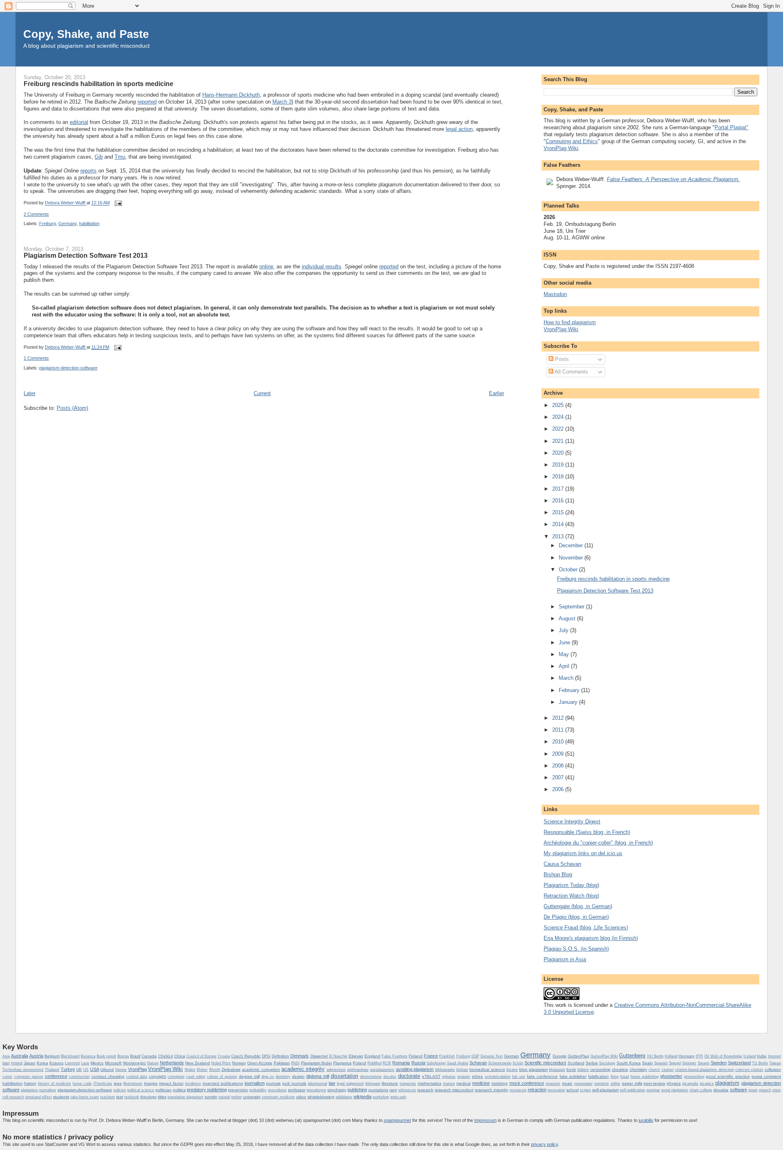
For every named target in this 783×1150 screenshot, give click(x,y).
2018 (558, 476)
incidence (193, 1083)
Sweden (719, 1062)
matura (449, 1083)
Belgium (52, 1056)
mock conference (526, 1083)
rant (393, 1090)
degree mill (249, 1076)
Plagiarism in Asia (565, 959)
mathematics (429, 1083)
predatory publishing (207, 1089)
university (252, 1097)
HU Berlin (655, 1056)
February (570, 690)
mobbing (499, 1083)
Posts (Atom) (72, 408)
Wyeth (214, 1070)
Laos (85, 1063)
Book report (106, 1056)
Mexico (97, 1063)
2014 (558, 524)
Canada (149, 1056)
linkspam (372, 1083)
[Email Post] (117, 203)
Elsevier (356, 1056)
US (85, 1070)
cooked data (136, 1077)
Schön (518, 1063)
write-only (398, 1097)
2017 (558, 489)
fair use (518, 1077)
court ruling (195, 1077)
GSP (475, 1056)
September (572, 607)
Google (559, 1056)
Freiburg (47, 223)
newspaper (583, 1083)
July (564, 630)
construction (79, 1077)
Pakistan (282, 1063)
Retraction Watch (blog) (571, 896)
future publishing (644, 1077)
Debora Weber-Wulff (65, 203)
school (572, 1090)
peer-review (654, 1083)
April (565, 666)
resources (518, 1090)
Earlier (496, 393)
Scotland (576, 1063)
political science (140, 1090)
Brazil (135, 1056)
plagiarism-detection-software (68, 367)
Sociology (607, 1063)
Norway (239, 1063)
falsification (598, 1076)
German (511, 1056)
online (266, 266)
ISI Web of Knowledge (723, 1056)
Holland (671, 1056)
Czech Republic (246, 1056)
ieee (118, 1083)
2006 (558, 789)
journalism (255, 1083)
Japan (29, 1063)
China (179, 1056)
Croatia (224, 1056)
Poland (359, 1063)
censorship (600, 1069)
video (301, 1097)
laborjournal (317, 1083)
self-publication (632, 1090)
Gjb (99, 157)
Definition (280, 1056)
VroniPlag (137, 1069)
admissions (336, 1070)
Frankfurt (447, 1056)
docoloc (389, 1077)
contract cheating (107, 1076)
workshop (381, 1097)
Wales (190, 1070)
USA (94, 1069)
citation (667, 1070)
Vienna (120, 1070)
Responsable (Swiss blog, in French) (587, 832)
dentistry (283, 1077)
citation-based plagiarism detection (704, 1070)
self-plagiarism (605, 1090)
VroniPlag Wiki (561, 148)
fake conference (542, 1076)
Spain (647, 1063)
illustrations (132, 1083)
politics (179, 1090)
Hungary (687, 1056)
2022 (558, 429)
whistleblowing (320, 1097)
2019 (558, 465)
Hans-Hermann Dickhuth (231, 95)
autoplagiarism (382, 1070)
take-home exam (85, 1097)
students (61, 1097)
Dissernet (319, 1056)
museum (553, 1083)
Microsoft (113, 1063)
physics (674, 1083)
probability (257, 1090)
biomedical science (487, 1069)
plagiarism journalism (38, 1090)
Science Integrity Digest (572, 821)
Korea (42, 1063)
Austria (36, 1055)
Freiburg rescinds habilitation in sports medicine (98, 83)
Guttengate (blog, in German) (578, 906)
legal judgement (350, 1083)
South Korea (629, 1063)
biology (462, 1070)
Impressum (485, 1120)
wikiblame (344, 1097)
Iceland (749, 1056)
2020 (558, 453)
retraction (537, 1089)
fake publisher (573, 1076)
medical (463, 1083)
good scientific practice (728, 1076)
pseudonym (316, 1090)
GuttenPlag (578, 1056)
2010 (558, 742)
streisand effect (38, 1097)
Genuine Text (491, 1056)
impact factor (171, 1083)
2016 (558, 501)
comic (7, 1077)
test (119, 1097)
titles (162, 1097)
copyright (157, 1076)
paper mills (632, 1083)
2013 (558, 536)
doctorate (409, 1076)
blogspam (557, 1070)
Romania (401, 1062)
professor (296, 1090)
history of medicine (54, 1083)
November (571, 558)
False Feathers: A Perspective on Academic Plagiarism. (673, 179)
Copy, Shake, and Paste (86, 34)
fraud (624, 1077)
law (332, 1083)
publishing (357, 1089)
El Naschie (338, 1056)
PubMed (374, 1063)
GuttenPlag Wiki (604, 1056)
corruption (176, 1077)
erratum (463, 1077)
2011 (558, 730)
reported (147, 102)
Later (29, 393)
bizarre (512, 1070)
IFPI (699, 1056)
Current (262, 393)
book (571, 1069)
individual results (321, 266)
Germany (67, 223)
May (565, 654)
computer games (28, 1077)
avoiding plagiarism (415, 1069)
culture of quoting (222, 1077)
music (567, 1083)
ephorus (449, 1077)
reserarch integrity (491, 1090)
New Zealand (197, 1063)
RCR (387, 1063)
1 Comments (36, 358)
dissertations (371, 1077)
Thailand (52, 1070)
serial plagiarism (674, 1090)
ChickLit (165, 1056)
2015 (558, 512)
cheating (620, 1069)
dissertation (344, 1076)
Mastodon (555, 294)
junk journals (294, 1083)
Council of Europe (201, 1056)
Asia (6, 1056)
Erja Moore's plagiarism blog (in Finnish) (591, 938)
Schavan (478, 1062)
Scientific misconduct (545, 1062)
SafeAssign (436, 1063)
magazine (408, 1083)
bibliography (445, 1070)
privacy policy (544, 1144)
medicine (481, 1083)
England (372, 1056)
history (30, 1083)
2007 (558, 777)
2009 (558, 754)
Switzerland (739, 1062)
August (568, 618)
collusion (773, 1069)
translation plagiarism (185, 1097)
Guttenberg (632, 1056)
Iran (6, 1063)
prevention (238, 1090)
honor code (82, 1083)
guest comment (766, 1076)
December (571, 545)
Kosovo (56, 1063)
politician (163, 1090)
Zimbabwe (231, 1069)
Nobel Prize (221, 1063)
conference (56, 1076)
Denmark (299, 1055)
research (425, 1090)
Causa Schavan (562, 864)
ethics (477, 1076)
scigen (585, 1090)
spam (753, 1090)
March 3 (282, 102)
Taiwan (775, 1063)
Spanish (661, 1063)
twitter (236, 1097)
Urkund (107, 1069)
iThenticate (102, 1083)
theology (148, 1097)
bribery (583, 1070)
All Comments (570, 372)
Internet (774, 1056)
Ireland (16, 1063)
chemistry (638, 1069)
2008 (558, 766)
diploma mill (317, 1076)
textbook (131, 1097)
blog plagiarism (533, 1069)
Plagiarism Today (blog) (571, 885)
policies (119, 1090)
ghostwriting (694, 1077)
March (567, 678)
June (565, 642)
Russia (418, 1062)
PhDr (295, 1063)
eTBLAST (431, 1076)
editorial (79, 122)
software (738, 1089)
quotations (378, 1090)
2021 (558, 441)
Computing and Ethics (572, 141)
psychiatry (336, 1090)
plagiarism (727, 1083)
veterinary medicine (278, 1097)
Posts (561, 359)
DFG (266, 1056)
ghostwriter (671, 1076)
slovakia (720, 1090)
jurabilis (646, 1120)
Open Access (259, 1063)
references (407, 1090)
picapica (707, 1083)
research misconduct (454, 1090)
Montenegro (134, 1063)
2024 (558, 417)
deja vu (267, 1077)
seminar (653, 1090)
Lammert (72, 1063)
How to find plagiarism (570, 322)
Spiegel (675, 1063)
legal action (459, 129)
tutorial (224, 1097)
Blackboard (70, 1056)
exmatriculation (498, 1077)
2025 (558, 405)
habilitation (89, 223)
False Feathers (394, 1056)
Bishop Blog (558, 874)
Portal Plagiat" (731, 127)
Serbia (592, 1063)
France (431, 1055)
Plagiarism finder (316, 1063)
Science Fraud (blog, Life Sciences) (586, 927)
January (569, 702)
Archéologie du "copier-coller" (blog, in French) (598, 843)
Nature (153, 1063)
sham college (701, 1090)
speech (765, 1090)
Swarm (704, 1063)
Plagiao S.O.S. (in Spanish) (576, 949)
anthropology (358, 1070)
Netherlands (172, 1062)
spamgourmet (397, 1120)
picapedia (690, 1083)
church (654, 1070)
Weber (202, 1070)
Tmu (120, 157)
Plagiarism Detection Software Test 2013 (86, 255)
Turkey (68, 1069)
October (569, 569)
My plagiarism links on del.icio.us (583, 853)
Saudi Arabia (457, 1063)
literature (390, 1083)
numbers (601, 1083)
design (298, 1076)
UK (79, 1069)
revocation (556, 1090)
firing (614, 1077)
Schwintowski (499, 1063)
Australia (19, 1055)
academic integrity (303, 1069)
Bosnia (123, 1056)
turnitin (211, 1097)
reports (88, 171)
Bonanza (88, 1056)
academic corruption (261, 1069)
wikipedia (363, 1096)
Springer (689, 1063)
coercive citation (749, 1070)
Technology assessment (23, 1070)
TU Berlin (760, 1063)
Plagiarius (342, 1063)
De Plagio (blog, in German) (576, 917)
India (761, 1056)
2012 (558, 718)
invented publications (223, 1083)
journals (273, 1083)
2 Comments (36, 214)
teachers (107, 1097)
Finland (415, 1056)
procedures (277, 1090)
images (150, 1083)
